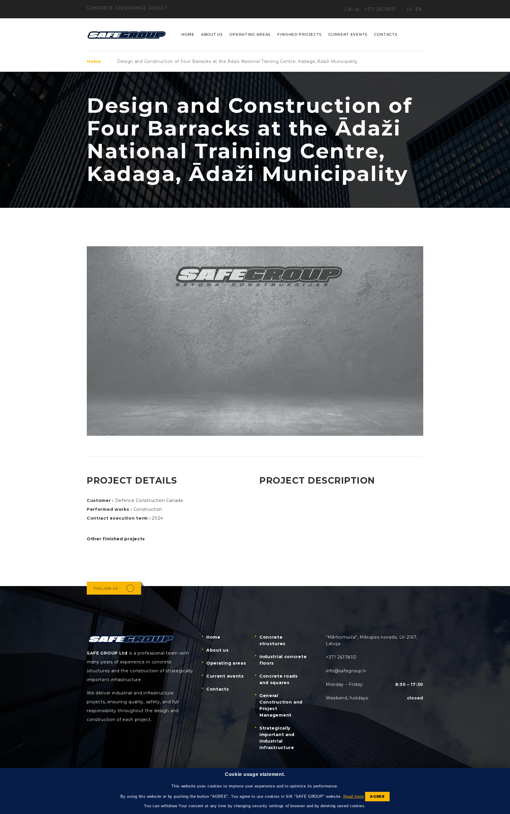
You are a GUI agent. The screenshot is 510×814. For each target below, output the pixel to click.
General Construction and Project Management (281, 705)
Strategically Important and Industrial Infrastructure (277, 737)
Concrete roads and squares (278, 679)
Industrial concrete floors (283, 660)
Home (187, 34)
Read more (353, 796)
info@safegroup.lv (346, 670)
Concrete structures (272, 640)
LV (410, 9)
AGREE (377, 796)
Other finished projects (116, 538)
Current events (347, 34)
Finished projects (299, 34)
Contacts (386, 34)
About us (212, 34)
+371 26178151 (380, 9)
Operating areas (250, 34)
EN (418, 9)
